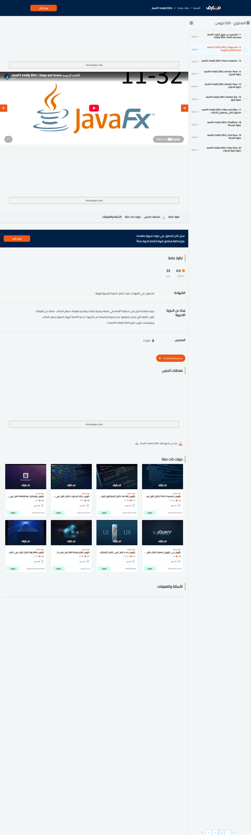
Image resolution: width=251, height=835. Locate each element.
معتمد (149, 512)
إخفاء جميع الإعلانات (94, 65)
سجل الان (43, 8)
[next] (3, 108)
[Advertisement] (94, 40)
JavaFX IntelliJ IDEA (162, 8)
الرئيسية (196, 8)
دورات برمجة (183, 8)
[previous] (184, 108)
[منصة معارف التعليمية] (213, 8)
